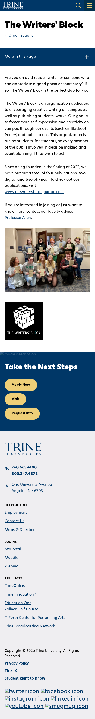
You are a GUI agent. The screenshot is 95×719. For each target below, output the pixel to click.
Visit (15, 399)
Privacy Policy (17, 663)
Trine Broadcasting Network (30, 626)
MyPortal (13, 549)
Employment (16, 513)
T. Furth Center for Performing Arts (35, 618)
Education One (18, 603)
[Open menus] (89, 5)
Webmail (13, 566)
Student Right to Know (25, 678)
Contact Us (14, 521)
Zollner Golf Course (21, 609)
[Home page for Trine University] (12, 5)
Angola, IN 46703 (27, 491)
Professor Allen (18, 218)
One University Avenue (32, 485)
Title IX (11, 671)
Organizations (21, 36)
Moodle (11, 558)
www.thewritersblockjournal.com (34, 192)
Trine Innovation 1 (20, 595)
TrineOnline (15, 586)
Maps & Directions (21, 530)
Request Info (22, 413)
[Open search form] (78, 5)
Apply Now (21, 385)
